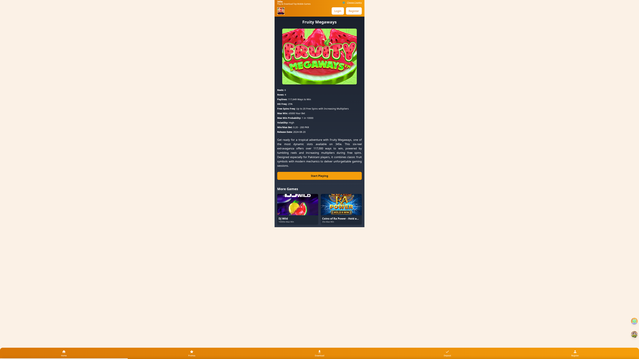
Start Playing (319, 176)
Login (337, 11)
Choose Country (354, 2)
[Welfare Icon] (634, 321)
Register (354, 11)
